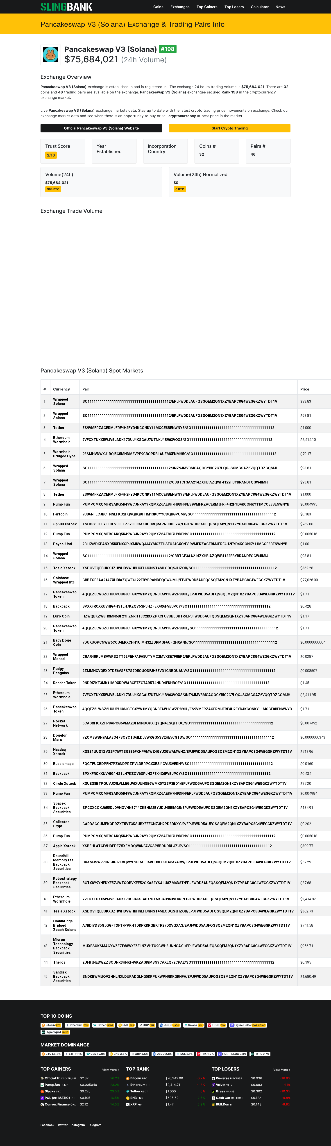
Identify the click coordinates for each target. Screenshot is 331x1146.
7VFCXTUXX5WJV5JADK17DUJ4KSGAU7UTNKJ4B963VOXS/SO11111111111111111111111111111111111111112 (177, 440)
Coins (158, 7)
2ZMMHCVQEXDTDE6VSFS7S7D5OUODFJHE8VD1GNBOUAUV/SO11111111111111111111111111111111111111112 (178, 671)
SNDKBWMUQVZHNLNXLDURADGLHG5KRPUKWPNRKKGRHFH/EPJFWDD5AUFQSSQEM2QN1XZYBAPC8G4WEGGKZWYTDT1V (187, 976)
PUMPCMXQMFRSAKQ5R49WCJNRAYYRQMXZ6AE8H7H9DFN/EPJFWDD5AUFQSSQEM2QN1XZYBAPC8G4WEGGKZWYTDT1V (187, 793)
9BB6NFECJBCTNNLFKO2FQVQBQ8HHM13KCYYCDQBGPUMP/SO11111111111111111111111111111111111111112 (179, 514)
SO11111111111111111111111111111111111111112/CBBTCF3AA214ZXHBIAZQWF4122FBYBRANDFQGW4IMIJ (175, 482)
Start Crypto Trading (230, 128)
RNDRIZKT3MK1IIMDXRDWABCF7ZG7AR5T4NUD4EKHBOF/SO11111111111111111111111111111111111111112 (175, 683)
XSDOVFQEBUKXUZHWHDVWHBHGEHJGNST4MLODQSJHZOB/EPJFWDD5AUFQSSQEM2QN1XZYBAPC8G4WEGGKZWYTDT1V (188, 911)
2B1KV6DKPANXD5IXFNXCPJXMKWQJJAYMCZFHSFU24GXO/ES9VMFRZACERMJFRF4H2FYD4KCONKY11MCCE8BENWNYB (184, 544)
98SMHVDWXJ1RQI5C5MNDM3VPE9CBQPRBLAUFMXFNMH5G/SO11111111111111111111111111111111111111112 (179, 454)
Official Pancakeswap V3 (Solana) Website (101, 128)
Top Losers (234, 7)
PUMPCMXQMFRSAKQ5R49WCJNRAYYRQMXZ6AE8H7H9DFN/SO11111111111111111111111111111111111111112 (178, 534)
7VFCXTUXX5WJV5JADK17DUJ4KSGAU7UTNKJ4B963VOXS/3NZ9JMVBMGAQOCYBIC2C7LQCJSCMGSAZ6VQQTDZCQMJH (186, 695)
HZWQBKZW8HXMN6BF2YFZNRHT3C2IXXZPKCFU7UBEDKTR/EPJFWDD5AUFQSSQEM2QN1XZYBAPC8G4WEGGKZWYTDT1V (186, 616)
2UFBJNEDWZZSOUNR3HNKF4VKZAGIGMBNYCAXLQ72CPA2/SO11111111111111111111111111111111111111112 (178, 962)
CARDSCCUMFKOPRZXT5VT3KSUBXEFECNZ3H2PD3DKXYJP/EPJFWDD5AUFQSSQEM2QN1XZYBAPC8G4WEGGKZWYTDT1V (187, 824)
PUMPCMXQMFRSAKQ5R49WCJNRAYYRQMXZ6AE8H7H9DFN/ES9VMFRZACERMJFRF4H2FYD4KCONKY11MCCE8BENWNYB (185, 504)
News (280, 7)
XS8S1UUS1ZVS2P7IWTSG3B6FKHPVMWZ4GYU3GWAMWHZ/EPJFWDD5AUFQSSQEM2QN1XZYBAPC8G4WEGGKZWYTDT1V (187, 751)
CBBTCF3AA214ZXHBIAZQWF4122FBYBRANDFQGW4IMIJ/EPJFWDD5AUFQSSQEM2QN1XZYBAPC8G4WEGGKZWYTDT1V (183, 580)
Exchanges (180, 7)
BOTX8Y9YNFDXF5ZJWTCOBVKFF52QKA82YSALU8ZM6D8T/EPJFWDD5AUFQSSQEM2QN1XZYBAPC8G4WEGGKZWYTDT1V (186, 883)
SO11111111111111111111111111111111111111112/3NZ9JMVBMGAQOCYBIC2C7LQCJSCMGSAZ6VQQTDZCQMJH (180, 468)
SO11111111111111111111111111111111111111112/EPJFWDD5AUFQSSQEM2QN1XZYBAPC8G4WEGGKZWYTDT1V (179, 401)
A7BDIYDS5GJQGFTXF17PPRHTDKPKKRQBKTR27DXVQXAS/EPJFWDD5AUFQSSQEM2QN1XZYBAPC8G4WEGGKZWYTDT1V (186, 925)
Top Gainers (207, 7)
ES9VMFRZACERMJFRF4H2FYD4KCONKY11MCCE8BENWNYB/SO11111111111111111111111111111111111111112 (178, 428)
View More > (110, 1069)
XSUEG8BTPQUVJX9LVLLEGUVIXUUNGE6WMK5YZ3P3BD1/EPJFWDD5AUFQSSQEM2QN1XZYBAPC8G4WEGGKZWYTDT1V (184, 783)
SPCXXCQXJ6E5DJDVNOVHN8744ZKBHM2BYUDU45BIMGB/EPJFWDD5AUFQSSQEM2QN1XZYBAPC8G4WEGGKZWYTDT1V (185, 808)
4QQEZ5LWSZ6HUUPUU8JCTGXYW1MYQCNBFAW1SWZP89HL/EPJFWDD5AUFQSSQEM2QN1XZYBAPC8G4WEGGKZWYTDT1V (188, 594)
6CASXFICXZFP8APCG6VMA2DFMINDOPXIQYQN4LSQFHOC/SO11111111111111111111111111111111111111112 (177, 723)
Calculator (260, 7)
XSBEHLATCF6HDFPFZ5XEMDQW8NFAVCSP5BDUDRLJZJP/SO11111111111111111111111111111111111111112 (177, 846)
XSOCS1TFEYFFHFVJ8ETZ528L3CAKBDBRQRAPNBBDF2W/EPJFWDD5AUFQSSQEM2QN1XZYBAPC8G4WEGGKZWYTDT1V (184, 524)
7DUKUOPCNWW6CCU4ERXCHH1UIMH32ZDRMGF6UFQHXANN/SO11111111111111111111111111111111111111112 (179, 642)
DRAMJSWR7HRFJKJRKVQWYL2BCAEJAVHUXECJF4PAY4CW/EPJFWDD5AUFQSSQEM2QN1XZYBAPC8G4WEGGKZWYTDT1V (186, 862)
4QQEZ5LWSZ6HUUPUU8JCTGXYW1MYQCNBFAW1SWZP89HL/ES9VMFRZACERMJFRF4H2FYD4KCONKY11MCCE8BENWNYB (187, 709)
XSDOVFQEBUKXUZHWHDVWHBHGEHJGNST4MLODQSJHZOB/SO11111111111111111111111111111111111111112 (179, 568)
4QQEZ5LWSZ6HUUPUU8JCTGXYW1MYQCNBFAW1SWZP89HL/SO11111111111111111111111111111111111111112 (180, 628)
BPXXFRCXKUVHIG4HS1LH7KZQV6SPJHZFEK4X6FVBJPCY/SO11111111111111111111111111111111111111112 (176, 606)
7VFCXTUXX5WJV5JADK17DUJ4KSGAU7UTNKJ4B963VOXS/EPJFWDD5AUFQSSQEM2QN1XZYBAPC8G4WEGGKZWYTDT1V (185, 899)
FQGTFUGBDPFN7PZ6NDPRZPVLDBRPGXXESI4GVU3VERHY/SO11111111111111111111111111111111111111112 (177, 764)
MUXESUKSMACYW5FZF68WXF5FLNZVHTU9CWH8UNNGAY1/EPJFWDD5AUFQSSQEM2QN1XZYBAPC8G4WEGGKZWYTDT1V (186, 946)
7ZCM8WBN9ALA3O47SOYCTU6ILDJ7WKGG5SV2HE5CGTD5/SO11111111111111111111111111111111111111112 (178, 737)
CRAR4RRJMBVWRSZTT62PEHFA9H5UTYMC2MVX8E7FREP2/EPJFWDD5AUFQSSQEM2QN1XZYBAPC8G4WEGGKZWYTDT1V (186, 656)
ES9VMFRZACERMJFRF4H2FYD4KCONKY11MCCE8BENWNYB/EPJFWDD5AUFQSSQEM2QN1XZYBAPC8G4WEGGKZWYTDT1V (186, 494)
